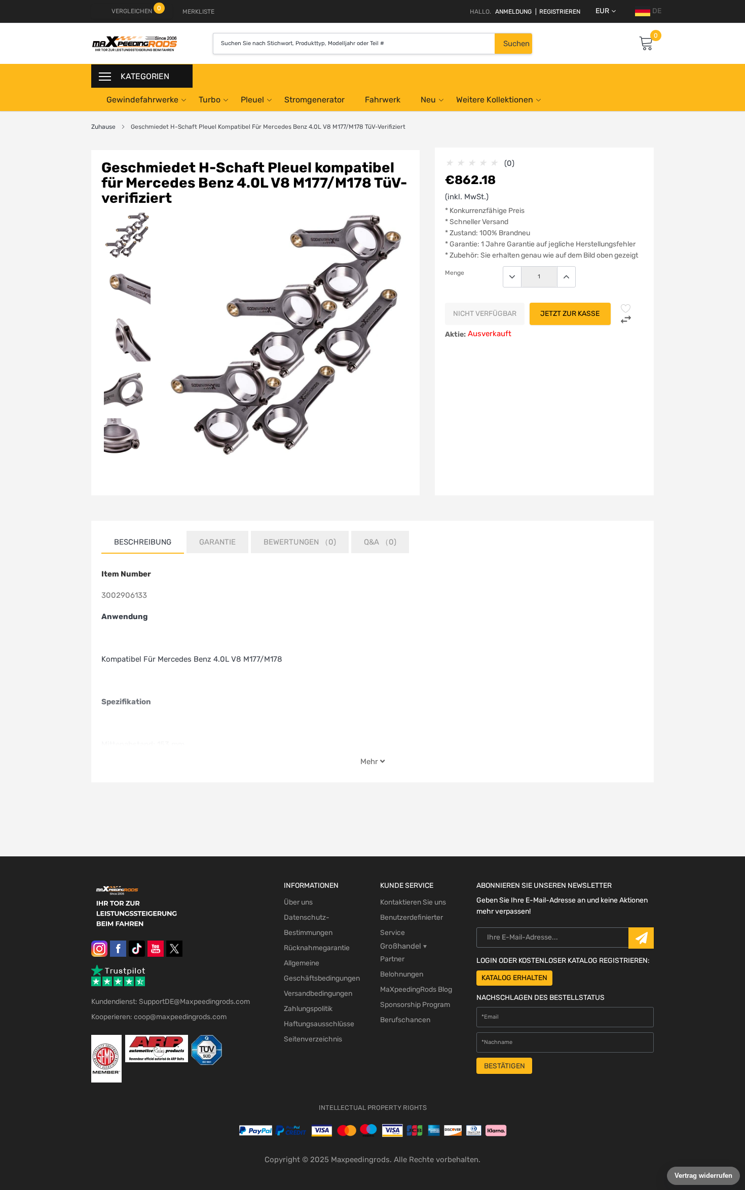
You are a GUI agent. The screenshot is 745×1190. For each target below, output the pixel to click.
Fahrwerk (382, 99)
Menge (454, 272)
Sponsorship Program (415, 1004)
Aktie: (455, 334)
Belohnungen (401, 974)
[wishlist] (626, 308)
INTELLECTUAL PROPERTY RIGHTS (373, 1107)
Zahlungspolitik (308, 1008)
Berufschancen (405, 1020)
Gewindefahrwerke (142, 99)
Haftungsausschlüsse (319, 1024)
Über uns (298, 902)
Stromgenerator (314, 99)
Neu (428, 99)
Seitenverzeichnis (313, 1039)
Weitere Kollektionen (494, 99)
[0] (646, 44)
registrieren (557, 11)
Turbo (209, 99)
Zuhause (103, 126)
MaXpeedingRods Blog (416, 989)
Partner (392, 959)
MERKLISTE (198, 11)
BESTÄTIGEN (504, 1066)
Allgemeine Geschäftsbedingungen (322, 971)
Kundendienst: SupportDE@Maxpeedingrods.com (170, 1001)
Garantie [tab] (217, 542)
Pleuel (252, 99)
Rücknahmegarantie (317, 948)
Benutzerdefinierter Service (411, 925)
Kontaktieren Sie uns (413, 902)
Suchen (516, 43)
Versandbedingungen (318, 993)
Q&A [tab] (380, 542)
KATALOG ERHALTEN (514, 977)
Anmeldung (513, 11)
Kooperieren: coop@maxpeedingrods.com (159, 1017)
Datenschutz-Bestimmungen (308, 925)
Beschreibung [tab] (142, 542)
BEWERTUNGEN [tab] (300, 542)
